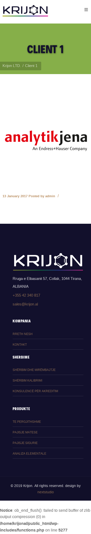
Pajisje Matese (25, 432)
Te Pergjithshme (27, 422)
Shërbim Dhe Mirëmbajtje (34, 370)
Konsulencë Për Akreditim (35, 391)
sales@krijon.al (25, 304)
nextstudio (45, 492)
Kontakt (20, 345)
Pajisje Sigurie (25, 443)
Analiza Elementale (29, 454)
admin (50, 196)
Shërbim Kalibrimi (27, 381)
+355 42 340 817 (26, 295)
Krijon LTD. (12, 65)
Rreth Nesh (23, 334)
